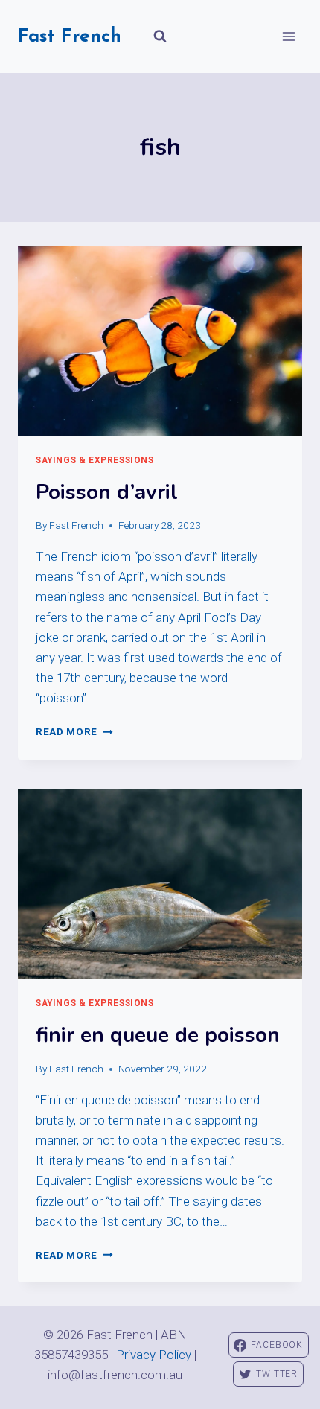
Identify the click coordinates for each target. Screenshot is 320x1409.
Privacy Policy (153, 1354)
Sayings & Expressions (95, 460)
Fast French (76, 525)
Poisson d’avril (107, 492)
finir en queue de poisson (158, 1035)
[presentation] (160, 341)
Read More (74, 731)
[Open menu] (288, 36)
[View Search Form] (160, 36)
